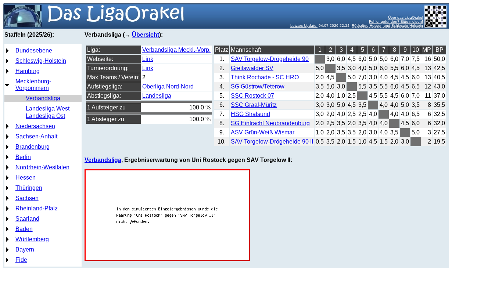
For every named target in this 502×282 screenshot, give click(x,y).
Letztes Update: (304, 26)
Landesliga (156, 96)
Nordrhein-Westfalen (42, 167)
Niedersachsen (35, 126)
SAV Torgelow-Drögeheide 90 (270, 59)
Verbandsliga (43, 98)
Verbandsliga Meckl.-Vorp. (176, 50)
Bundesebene (33, 50)
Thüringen (28, 188)
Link (147, 59)
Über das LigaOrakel (405, 17)
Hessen (25, 177)
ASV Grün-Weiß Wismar (262, 132)
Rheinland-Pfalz (36, 208)
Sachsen (27, 198)
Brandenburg (32, 147)
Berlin (23, 157)
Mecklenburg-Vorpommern (33, 84)
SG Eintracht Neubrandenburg (270, 123)
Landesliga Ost (45, 116)
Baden (24, 229)
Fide (21, 260)
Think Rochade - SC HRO (265, 77)
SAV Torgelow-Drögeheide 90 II (272, 141)
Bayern (24, 249)
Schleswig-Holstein (40, 61)
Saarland (27, 219)
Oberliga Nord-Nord (168, 86)
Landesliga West (47, 108)
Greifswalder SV (252, 68)
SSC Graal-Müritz (254, 105)
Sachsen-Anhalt (36, 136)
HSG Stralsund (250, 114)
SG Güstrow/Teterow (257, 86)
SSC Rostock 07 (252, 96)
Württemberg (32, 239)
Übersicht (145, 35)
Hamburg (27, 71)
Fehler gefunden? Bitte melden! (396, 21)
